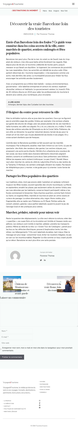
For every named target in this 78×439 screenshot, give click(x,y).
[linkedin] (39, 407)
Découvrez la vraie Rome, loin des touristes (52, 287)
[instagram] (39, 400)
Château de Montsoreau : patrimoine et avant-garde (22, 289)
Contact (7, 406)
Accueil (42, 381)
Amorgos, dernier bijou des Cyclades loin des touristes (31, 104)
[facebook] (39, 405)
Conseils (43, 392)
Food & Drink (45, 389)
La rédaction (9, 403)
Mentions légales (10, 411)
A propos (7, 401)
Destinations (45, 387)
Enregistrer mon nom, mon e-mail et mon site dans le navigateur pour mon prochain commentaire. (37, 349)
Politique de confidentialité (15, 409)
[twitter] (39, 403)
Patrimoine (44, 384)
